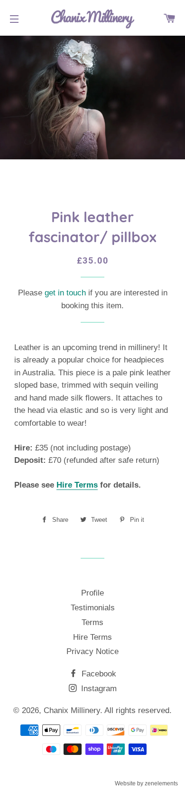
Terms (92, 622)
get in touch (65, 292)
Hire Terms (77, 484)
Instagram (98, 688)
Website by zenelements (146, 783)
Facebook (97, 673)
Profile (92, 592)
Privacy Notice (92, 651)
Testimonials (93, 607)
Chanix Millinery (72, 710)
